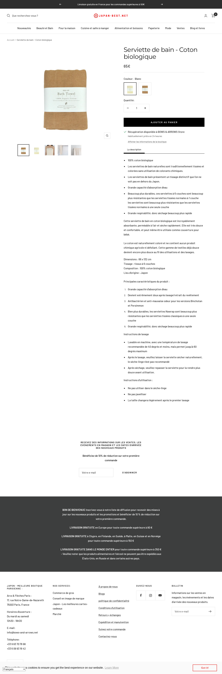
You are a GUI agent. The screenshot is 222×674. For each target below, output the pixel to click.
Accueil (10, 39)
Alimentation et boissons (129, 28)
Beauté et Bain (44, 28)
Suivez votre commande (112, 629)
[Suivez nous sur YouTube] (160, 595)
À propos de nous (108, 586)
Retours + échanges (110, 615)
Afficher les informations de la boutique (147, 141)
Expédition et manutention (114, 622)
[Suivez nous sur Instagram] (150, 595)
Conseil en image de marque (68, 598)
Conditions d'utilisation (112, 607)
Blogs (102, 593)
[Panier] (213, 15)
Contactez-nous (108, 636)
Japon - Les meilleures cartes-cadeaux (70, 606)
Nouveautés (24, 28)
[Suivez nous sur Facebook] (141, 595)
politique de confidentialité (114, 600)
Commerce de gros (63, 592)
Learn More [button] (112, 667)
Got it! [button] (205, 667)
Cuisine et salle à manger (95, 28)
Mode (168, 28)
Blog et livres (197, 28)
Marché (57, 614)
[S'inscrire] (210, 611)
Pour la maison (67, 28)
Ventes (181, 28)
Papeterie (154, 28)
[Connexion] (205, 15)
